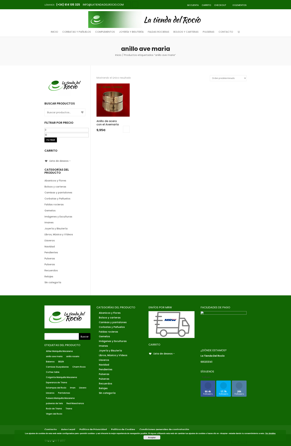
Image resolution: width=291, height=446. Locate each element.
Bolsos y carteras (186, 31)
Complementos (105, 31)
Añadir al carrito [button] (126, 129)
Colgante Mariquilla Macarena (61, 377)
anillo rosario (72, 356)
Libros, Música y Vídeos (58, 234)
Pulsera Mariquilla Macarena (60, 398)
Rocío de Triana (54, 408)
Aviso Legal (68, 429)
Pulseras (208, 31)
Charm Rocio (79, 366)
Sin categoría (52, 282)
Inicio (54, 31)
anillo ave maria (54, 356)
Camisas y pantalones (58, 192)
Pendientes (51, 252)
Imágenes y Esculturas (58, 216)
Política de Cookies (123, 429)
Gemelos (50, 210)
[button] (110, 87)
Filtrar (50, 140)
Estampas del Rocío (56, 387)
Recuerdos (51, 270)
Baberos (50, 361)
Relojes (48, 276)
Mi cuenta (193, 5)
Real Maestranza (75, 403)
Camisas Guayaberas (57, 366)
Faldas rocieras (158, 31)
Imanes (49, 222)
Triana (69, 408)
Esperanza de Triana (56, 382)
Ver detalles (270, 433)
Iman (72, 387)
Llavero (82, 387)
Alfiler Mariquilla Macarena (59, 351)
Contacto (226, 31)
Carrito (206, 5)
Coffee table (52, 372)
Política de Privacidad (93, 429)
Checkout (220, 5)
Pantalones (64, 392)
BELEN (61, 361)
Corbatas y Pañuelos (76, 31)
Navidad (49, 246)
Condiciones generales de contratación (164, 429)
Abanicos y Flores (55, 180)
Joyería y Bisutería (131, 31)
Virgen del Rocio (54, 413)
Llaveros (49, 240)
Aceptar (152, 437)
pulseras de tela (54, 403)
